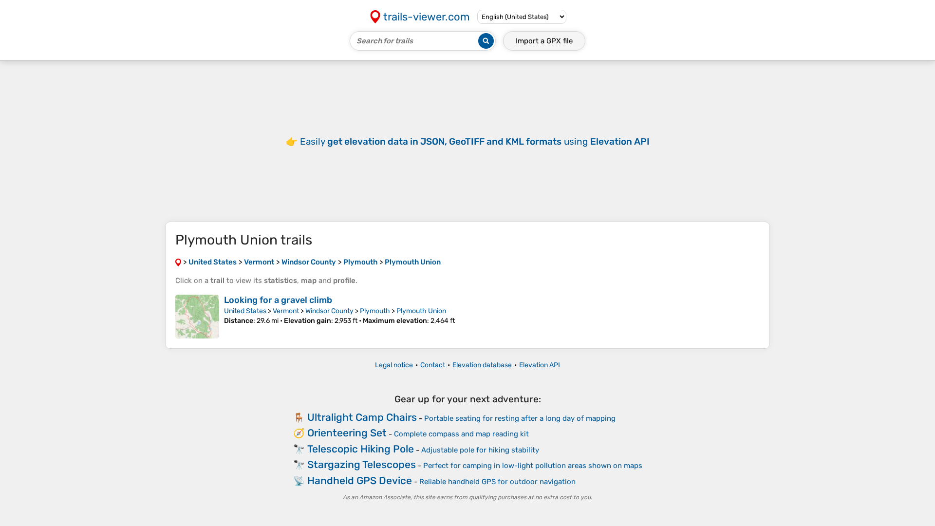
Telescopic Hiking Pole (360, 449)
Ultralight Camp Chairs (362, 417)
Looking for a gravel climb (278, 300)
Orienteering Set (347, 433)
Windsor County (329, 311)
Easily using (475, 141)
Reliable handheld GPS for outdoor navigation (497, 481)
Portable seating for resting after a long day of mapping (520, 418)
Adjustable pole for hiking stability (480, 450)
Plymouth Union (421, 311)
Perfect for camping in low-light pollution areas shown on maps (532, 465)
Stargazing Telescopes (361, 464)
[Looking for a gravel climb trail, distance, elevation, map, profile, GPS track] (197, 316)
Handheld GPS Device (359, 480)
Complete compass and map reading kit (461, 434)
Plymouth (375, 311)
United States (245, 311)
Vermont (286, 311)
